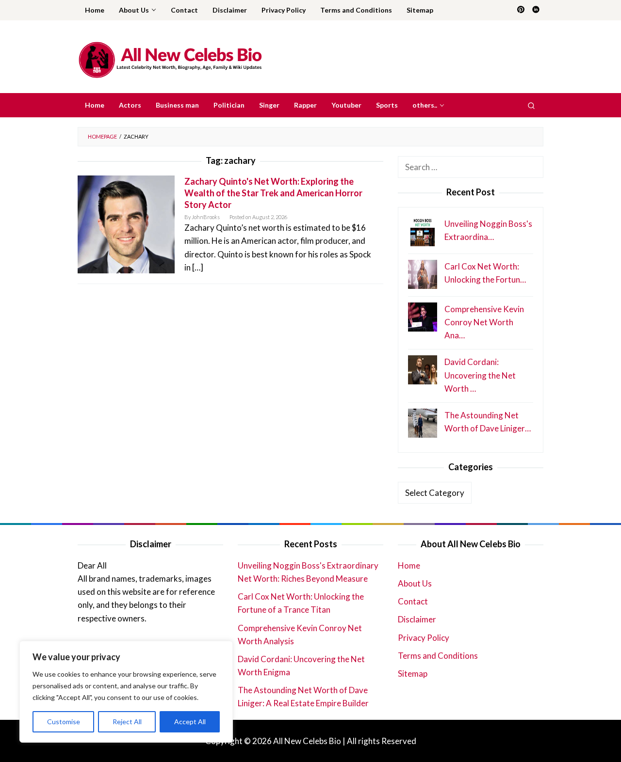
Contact (413, 601)
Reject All (127, 721)
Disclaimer (417, 619)
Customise (63, 721)
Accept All (190, 721)
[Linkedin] (535, 10)
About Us (415, 583)
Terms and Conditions (438, 656)
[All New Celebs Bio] (170, 59)
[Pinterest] (520, 10)
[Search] (531, 105)
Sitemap (412, 673)
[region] (126, 692)
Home (409, 565)
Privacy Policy (423, 638)
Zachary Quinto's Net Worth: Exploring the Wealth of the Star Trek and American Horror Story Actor (273, 193)
